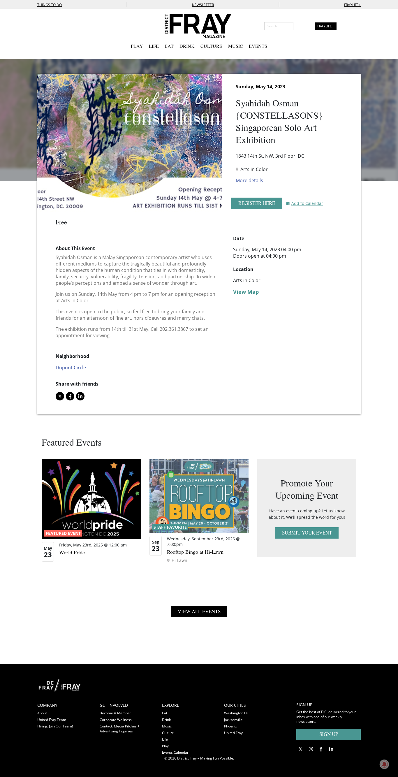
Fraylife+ (352, 4)
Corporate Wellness (116, 719)
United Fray (233, 732)
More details (249, 180)
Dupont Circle (71, 367)
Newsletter (203, 4)
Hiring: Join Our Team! (55, 726)
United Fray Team (51, 719)
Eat (169, 46)
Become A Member (115, 713)
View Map (246, 291)
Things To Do (49, 4)
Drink (187, 46)
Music (235, 46)
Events (258, 46)
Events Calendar (175, 752)
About (42, 713)
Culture (211, 46)
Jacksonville (233, 719)
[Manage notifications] (384, 764)
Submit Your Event (307, 532)
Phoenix (230, 726)
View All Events (199, 611)
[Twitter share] (60, 396)
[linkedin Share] (80, 396)
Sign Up (328, 734)
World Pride (72, 552)
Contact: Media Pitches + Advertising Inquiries (120, 729)
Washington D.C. (237, 713)
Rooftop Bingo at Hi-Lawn (195, 551)
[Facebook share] (70, 396)
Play (137, 46)
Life (154, 46)
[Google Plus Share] (311, 749)
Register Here (256, 203)
